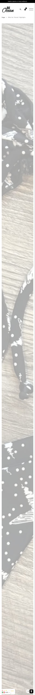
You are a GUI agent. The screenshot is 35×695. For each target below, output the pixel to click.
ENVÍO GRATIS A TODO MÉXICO (17, 1)
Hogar (3, 17)
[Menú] (31, 9)
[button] (20, 9)
